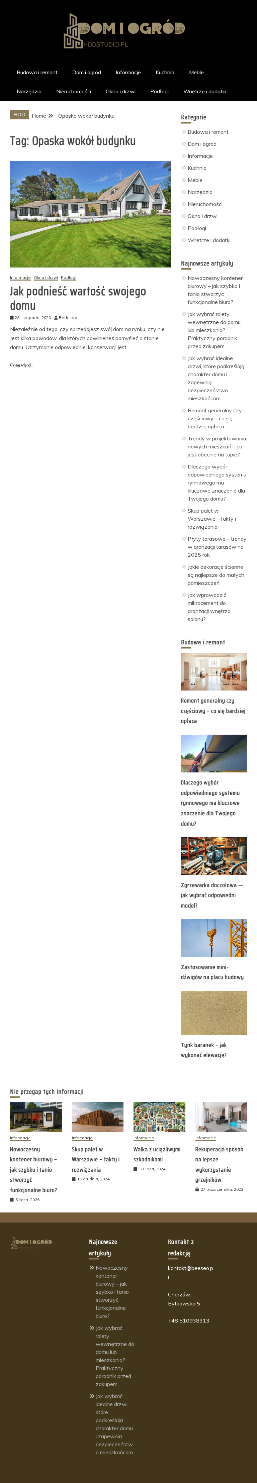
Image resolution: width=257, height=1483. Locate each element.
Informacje (128, 72)
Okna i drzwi (121, 91)
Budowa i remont (37, 72)
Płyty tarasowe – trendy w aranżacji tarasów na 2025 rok (217, 546)
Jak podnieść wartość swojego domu (78, 298)
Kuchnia (165, 72)
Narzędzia (29, 91)
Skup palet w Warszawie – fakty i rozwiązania (212, 518)
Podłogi (159, 91)
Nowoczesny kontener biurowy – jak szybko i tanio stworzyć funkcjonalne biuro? (33, 1170)
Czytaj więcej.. (21, 365)
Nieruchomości (73, 91)
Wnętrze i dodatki (204, 91)
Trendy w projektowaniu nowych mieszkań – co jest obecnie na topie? (217, 446)
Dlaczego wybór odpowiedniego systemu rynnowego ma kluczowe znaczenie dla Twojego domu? (217, 482)
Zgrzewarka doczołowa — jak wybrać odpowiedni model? (212, 895)
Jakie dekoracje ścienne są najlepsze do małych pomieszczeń (216, 574)
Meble (196, 72)
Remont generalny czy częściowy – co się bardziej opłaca (215, 418)
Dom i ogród (86, 72)
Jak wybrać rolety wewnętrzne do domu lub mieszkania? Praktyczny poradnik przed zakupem (214, 330)
